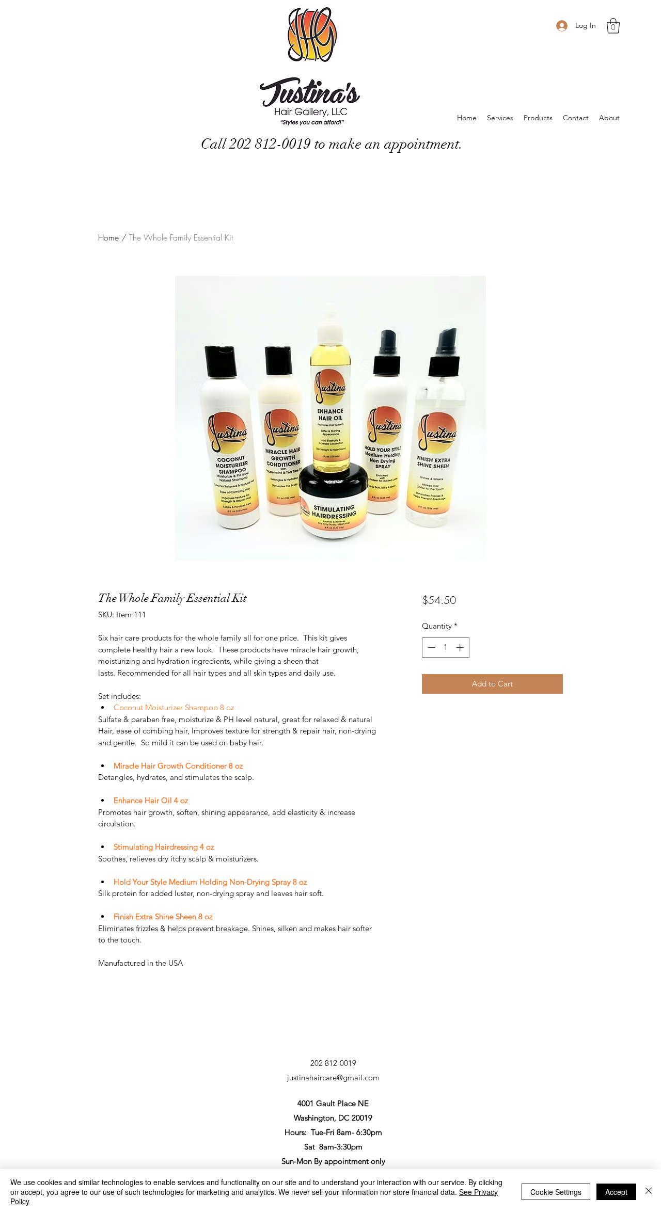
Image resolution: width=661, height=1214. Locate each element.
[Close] (648, 1191)
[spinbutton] (445, 647)
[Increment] (461, 647)
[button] (613, 26)
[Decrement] (430, 647)
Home (108, 237)
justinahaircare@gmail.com (333, 1077)
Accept (616, 1192)
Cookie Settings (555, 1192)
